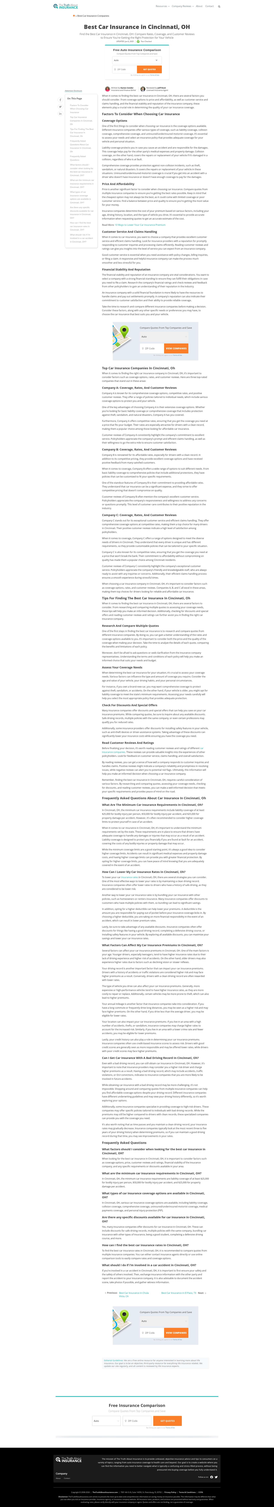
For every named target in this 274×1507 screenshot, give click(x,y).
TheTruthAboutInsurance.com (105, 1492)
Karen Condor (127, 88)
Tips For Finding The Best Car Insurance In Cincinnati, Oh (81, 132)
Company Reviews (181, 6)
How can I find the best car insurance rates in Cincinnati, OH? (80, 226)
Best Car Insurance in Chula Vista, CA (134, 1294)
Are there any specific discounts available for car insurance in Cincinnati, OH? (82, 212)
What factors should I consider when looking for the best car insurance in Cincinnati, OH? (81, 170)
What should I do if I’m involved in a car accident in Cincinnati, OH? (81, 238)
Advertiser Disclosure (73, 91)
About (199, 6)
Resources (161, 6)
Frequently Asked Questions (78, 158)
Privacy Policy (170, 1492)
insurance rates (129, 877)
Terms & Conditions (187, 1492)
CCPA (200, 1492)
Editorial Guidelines (113, 1360)
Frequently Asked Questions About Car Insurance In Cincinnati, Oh (80, 146)
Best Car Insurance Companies (93, 16)
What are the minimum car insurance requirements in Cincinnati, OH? (82, 183)
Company (61, 1473)
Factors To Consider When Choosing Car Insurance (79, 108)
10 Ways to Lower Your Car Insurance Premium (140, 224)
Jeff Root (162, 88)
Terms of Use (154, 75)
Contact (209, 6)
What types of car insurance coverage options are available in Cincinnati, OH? (80, 197)
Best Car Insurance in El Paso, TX (178, 1293)
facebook (211, 1477)
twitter (216, 1477)
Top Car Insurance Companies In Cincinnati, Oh (81, 120)
